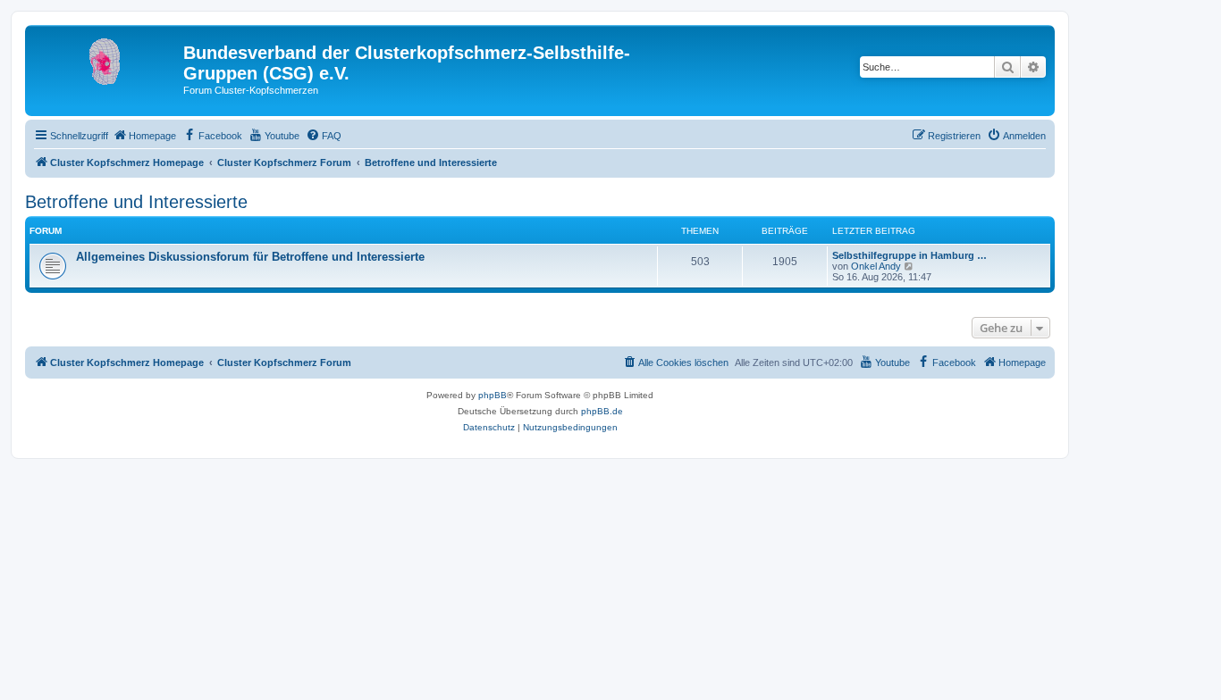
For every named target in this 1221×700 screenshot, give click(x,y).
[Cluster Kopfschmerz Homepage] (106, 58)
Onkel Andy (876, 266)
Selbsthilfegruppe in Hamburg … (909, 255)
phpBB (492, 395)
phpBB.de (602, 411)
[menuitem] (144, 135)
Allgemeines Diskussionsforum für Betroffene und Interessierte (250, 256)
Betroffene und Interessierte (136, 202)
